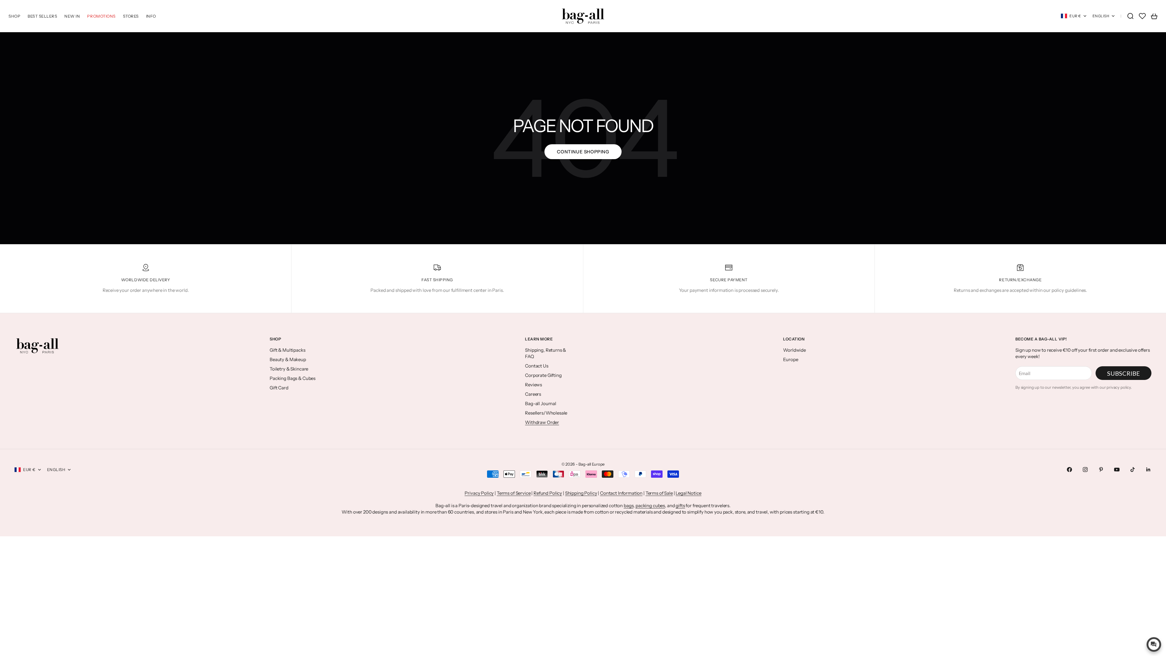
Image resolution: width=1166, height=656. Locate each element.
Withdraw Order (542, 422)
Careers (533, 394)
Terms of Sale (659, 493)
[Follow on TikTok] (1133, 469)
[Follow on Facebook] (1069, 469)
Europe (790, 359)
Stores (131, 16)
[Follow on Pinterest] (1101, 469)
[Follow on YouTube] (1117, 469)
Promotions (101, 16)
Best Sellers (42, 16)
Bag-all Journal (540, 403)
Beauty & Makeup (288, 359)
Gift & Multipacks (287, 350)
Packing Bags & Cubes (292, 378)
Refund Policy (548, 493)
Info (151, 16)
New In (72, 16)
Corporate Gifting (543, 375)
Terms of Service (514, 493)
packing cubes (650, 505)
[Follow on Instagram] (1085, 469)
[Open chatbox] (1154, 644)
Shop (14, 16)
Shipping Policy (581, 493)
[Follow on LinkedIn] (1148, 469)
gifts (680, 505)
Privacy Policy (479, 493)
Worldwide (794, 350)
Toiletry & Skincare (289, 369)
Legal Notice (688, 493)
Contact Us (536, 366)
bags (628, 505)
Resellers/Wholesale (546, 413)
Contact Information (621, 493)
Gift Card (279, 388)
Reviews (533, 385)
